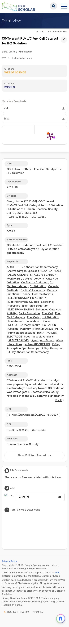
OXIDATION (49, 325)
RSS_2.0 (24, 612)
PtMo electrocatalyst (21, 249)
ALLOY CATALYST (50, 271)
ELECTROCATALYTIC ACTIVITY (27, 298)
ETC (44, 32)
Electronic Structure (35, 305)
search (53, 6)
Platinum (25, 329)
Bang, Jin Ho (9, 51)
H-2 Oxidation (50, 317)
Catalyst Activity (33, 278)
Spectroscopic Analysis (39, 336)
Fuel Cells (33, 317)
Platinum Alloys (43, 329)
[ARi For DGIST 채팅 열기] (60, 618)
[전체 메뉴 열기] (64, 6)
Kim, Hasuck (25, 51)
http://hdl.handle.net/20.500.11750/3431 (35, 414)
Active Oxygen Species (22, 271)
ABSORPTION (15, 267)
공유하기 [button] (24, 497)
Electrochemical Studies (23, 301)
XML (6, 108)
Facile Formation (29, 313)
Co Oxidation (38, 286)
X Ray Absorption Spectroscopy (28, 352)
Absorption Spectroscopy (42, 267)
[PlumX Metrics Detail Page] (50, 136)
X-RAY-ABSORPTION (37, 344)
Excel (7, 118)
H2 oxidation (56, 245)
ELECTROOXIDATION (21, 309)
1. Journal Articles (58, 32)
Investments (16, 321)
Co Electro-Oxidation (34, 282)
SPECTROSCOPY (18, 340)
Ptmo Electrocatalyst (21, 332)
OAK (57, 572)
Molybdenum (32, 325)
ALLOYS (38, 274)
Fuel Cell (47, 313)
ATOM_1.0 (38, 612)
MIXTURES (15, 325)
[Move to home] (37, 31)
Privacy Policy (9, 561)
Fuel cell (41, 245)
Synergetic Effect (42, 340)
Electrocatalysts (42, 294)
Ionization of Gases (38, 321)
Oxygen (13, 329)
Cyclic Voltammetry (33, 290)
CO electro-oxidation (20, 245)
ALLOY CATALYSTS (20, 274)
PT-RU (59, 329)
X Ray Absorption (52, 348)
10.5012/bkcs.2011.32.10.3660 (26, 430)
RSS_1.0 (11, 612)
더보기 (58, 400)
